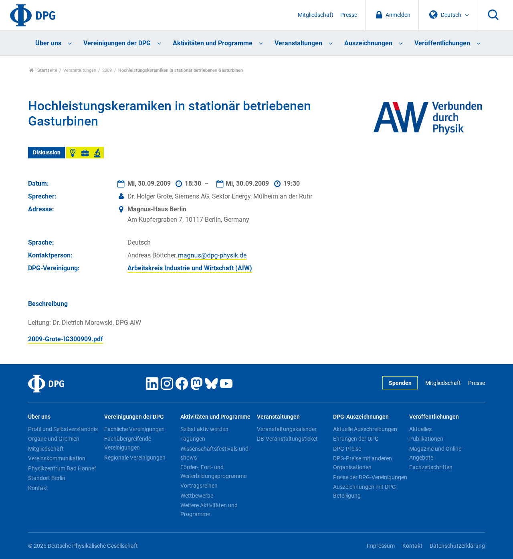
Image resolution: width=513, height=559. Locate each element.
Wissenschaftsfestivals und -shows (215, 453)
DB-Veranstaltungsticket (287, 438)
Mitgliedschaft (315, 15)
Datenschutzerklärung (457, 546)
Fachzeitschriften (430, 467)
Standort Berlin (46, 478)
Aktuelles (420, 429)
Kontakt (38, 488)
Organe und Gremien (53, 438)
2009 (107, 70)
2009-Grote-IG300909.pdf (65, 339)
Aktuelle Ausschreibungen (365, 429)
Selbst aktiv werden (204, 429)
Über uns (48, 43)
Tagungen (192, 438)
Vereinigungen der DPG (117, 43)
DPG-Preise (347, 449)
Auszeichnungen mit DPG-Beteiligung (365, 491)
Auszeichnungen (368, 43)
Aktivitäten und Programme (212, 43)
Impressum (381, 546)
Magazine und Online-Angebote (436, 453)
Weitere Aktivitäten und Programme (209, 509)
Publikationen (426, 438)
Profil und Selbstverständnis (63, 429)
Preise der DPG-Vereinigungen (370, 477)
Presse (348, 15)
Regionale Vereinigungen (135, 457)
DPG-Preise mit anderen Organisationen (362, 462)
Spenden (400, 383)
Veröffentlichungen (442, 43)
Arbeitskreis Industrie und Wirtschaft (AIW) (189, 268)
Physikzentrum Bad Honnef (62, 468)
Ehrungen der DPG (356, 438)
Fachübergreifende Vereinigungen (127, 443)
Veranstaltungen (298, 43)
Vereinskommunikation (56, 458)
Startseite (46, 70)
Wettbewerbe (196, 495)
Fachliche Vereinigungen (134, 429)
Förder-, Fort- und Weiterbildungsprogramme (213, 471)
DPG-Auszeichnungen (361, 416)
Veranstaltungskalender (287, 429)
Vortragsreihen (199, 485)
